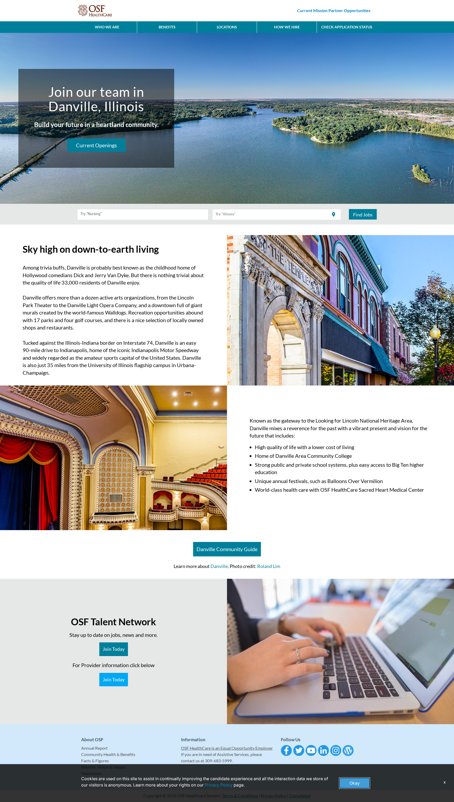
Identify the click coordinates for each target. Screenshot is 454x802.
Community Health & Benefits (108, 754)
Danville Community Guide (227, 549)
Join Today (114, 649)
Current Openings (96, 145)
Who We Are (107, 27)
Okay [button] (354, 783)
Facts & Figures (95, 760)
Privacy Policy (219, 785)
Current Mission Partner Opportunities (333, 10)
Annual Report (94, 747)
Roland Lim (268, 566)
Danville (219, 566)
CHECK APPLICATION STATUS (346, 27)
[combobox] (142, 214)
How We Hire (287, 27)
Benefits (167, 27)
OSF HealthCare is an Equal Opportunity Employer (227, 747)
